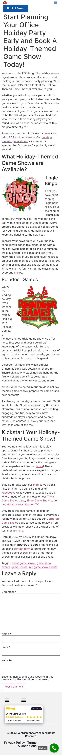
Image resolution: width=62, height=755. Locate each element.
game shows (19, 567)
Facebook (8, 492)
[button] (55, 2)
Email (6, 647)
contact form (22, 548)
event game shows (23, 563)
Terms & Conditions (27, 744)
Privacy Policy (14, 743)
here (20, 530)
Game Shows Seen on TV (22, 504)
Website (7, 660)
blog (36, 484)
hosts (39, 466)
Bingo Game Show (38, 500)
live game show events (43, 567)
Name (6, 634)
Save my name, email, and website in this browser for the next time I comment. (27, 678)
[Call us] (54, 748)
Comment (9, 591)
